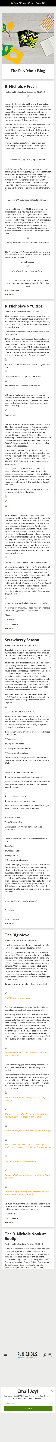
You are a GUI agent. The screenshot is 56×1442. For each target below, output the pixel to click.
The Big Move (17, 934)
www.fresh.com (28, 262)
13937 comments (12, 290)
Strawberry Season (22, 639)
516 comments (11, 1218)
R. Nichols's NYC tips (23, 306)
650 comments (11, 624)
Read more (9, 295)
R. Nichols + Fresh (21, 86)
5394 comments (12, 919)
